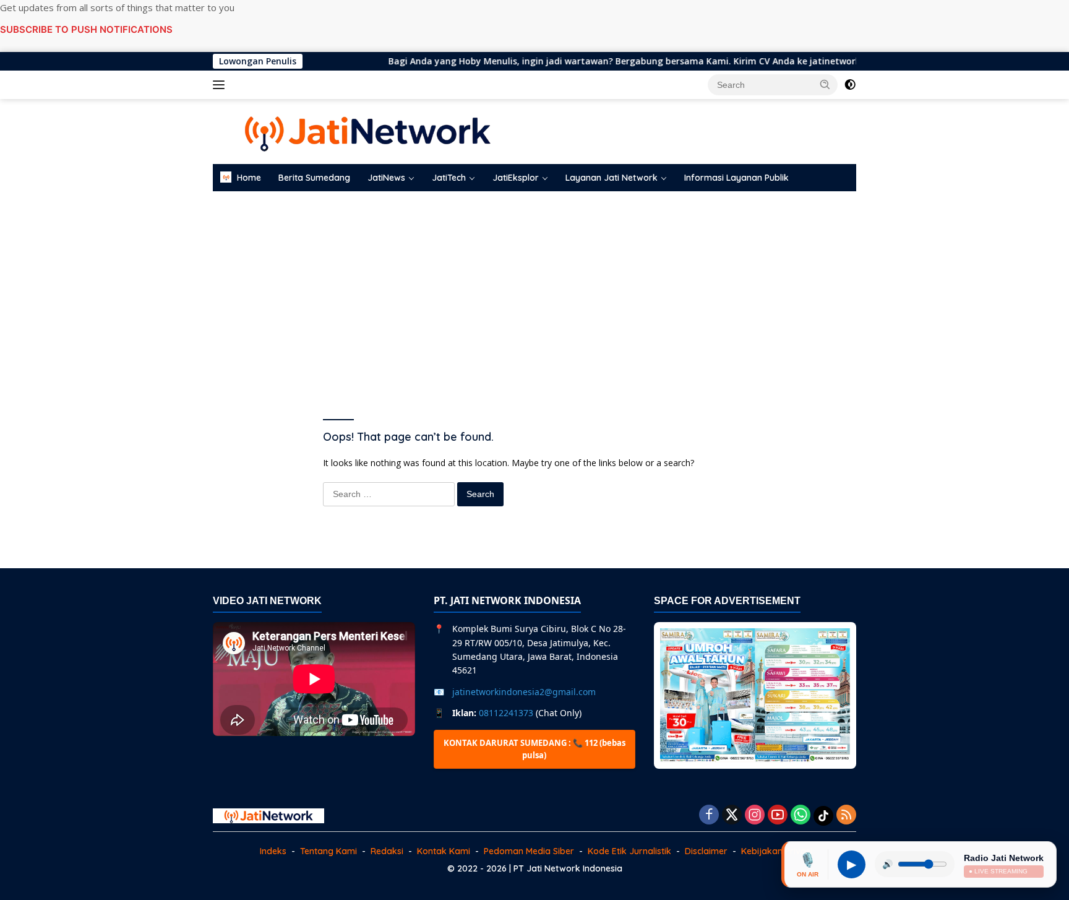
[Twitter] (732, 815)
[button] (825, 84)
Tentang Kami (328, 851)
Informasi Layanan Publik (736, 177)
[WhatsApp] (800, 815)
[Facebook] (709, 815)
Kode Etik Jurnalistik (629, 851)
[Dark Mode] (850, 84)
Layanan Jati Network (611, 177)
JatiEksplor (515, 177)
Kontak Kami (443, 851)
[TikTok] (823, 816)
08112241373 (506, 713)
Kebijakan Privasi (776, 851)
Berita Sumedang (314, 177)
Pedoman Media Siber (529, 851)
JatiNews (386, 177)
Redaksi (387, 851)
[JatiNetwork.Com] (367, 130)
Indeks (273, 851)
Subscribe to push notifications (86, 29)
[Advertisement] (534, 290)
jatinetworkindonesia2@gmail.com (524, 692)
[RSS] (846, 815)
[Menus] (221, 84)
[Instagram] (755, 815)
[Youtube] (778, 815)
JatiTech (449, 177)
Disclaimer (706, 851)
